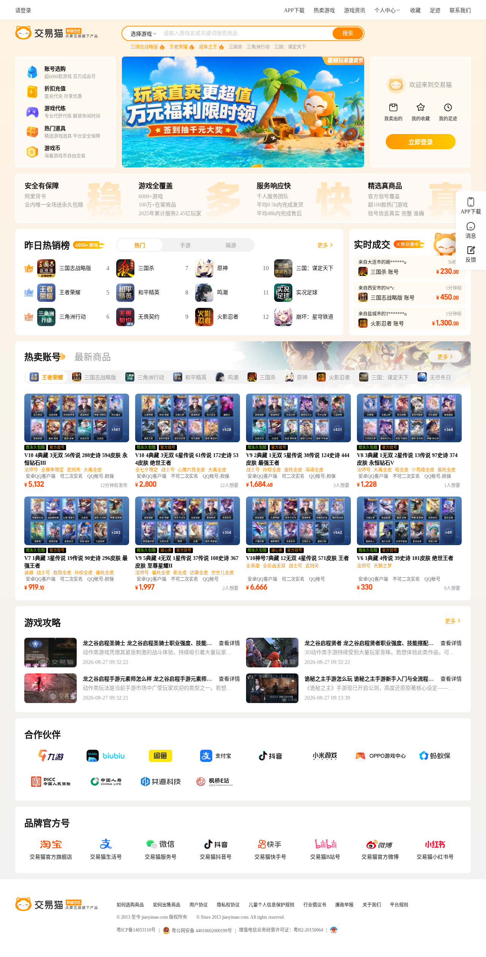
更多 (450, 621)
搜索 (347, 33)
